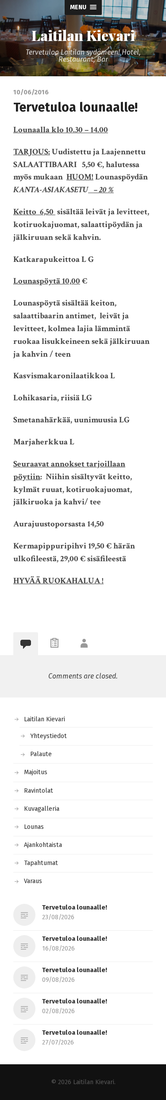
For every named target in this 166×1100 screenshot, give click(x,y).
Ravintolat (38, 790)
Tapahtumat (41, 863)
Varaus (33, 881)
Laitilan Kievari (83, 35)
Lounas (34, 827)
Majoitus (35, 772)
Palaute (41, 754)
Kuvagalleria (41, 809)
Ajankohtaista (43, 845)
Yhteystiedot (48, 736)
